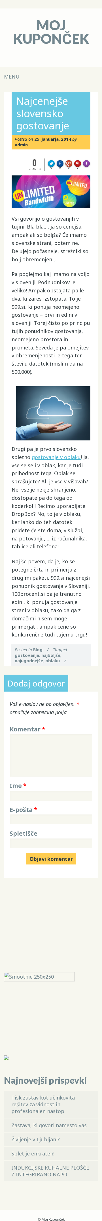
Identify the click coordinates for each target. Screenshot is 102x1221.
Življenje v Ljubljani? (35, 1139)
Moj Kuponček (51, 32)
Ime (18, 786)
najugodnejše (29, 660)
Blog (37, 649)
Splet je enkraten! (32, 1153)
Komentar (27, 729)
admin (21, 144)
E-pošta (23, 810)
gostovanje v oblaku (56, 457)
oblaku (52, 660)
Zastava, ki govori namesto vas (49, 1125)
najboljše (50, 655)
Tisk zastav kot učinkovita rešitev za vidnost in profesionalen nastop (43, 1104)
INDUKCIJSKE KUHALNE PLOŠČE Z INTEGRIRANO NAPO (50, 1171)
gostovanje (27, 655)
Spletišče (23, 833)
